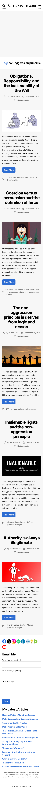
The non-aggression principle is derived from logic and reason (21, 317)
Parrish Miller (15, 96)
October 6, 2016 (32, 442)
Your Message (8, 681)
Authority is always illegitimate (21, 540)
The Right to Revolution (13, 763)
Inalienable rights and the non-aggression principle (21, 429)
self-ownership (12, 180)
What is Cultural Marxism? (14, 759)
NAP (14, 177)
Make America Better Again (14, 727)
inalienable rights (12, 522)
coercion (9, 289)
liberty (22, 625)
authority (9, 625)
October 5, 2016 (32, 548)
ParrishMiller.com (24, 786)
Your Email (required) (11, 671)
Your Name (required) (11, 660)
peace (33, 409)
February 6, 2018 (32, 96)
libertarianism (19, 289)
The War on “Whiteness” (13, 748)
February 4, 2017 (32, 208)
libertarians (30, 289)
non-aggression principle (27, 177)
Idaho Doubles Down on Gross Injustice (20, 737)
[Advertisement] (21, 34)
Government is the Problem (15, 723)
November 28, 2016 (32, 333)
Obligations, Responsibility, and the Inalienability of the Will (21, 83)
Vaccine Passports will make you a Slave (20, 767)
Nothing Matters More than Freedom (19, 715)
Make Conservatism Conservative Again (20, 719)
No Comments (23, 100)
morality (9, 177)
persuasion (30, 292)
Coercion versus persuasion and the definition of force (21, 197)
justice (22, 522)
